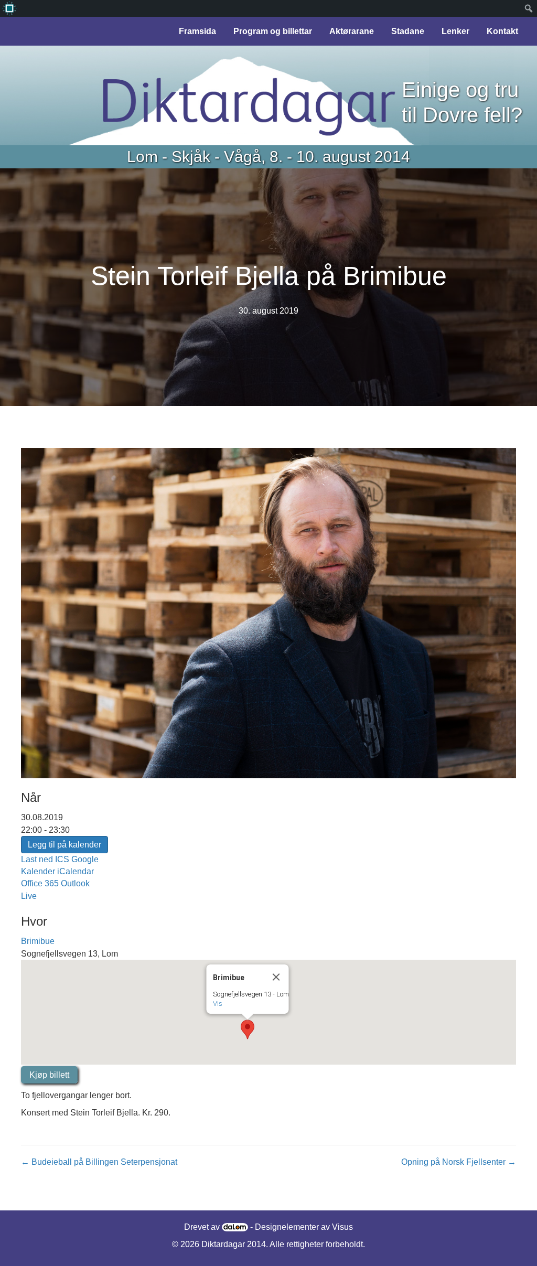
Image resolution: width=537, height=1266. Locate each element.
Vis (217, 1003)
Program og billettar (272, 31)
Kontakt (502, 31)
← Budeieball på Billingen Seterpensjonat (99, 1161)
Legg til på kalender (64, 844)
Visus (342, 1226)
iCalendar (75, 871)
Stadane (407, 31)
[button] (247, 1029)
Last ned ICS (45, 859)
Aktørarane (351, 31)
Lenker (455, 31)
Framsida (197, 31)
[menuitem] (9, 8)
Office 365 (40, 883)
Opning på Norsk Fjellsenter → (458, 1161)
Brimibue (38, 941)
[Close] (276, 977)
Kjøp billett (49, 1074)
